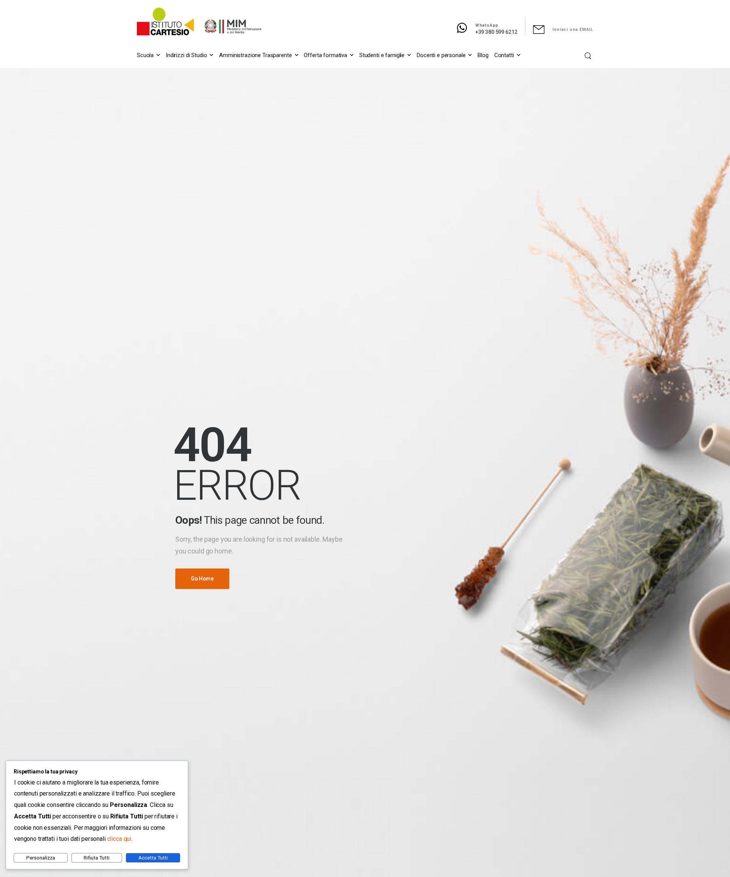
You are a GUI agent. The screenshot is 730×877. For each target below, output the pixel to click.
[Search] (588, 55)
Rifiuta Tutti (97, 858)
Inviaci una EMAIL (572, 29)
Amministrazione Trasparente (255, 55)
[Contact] (465, 28)
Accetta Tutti (153, 858)
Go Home (202, 579)
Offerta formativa (325, 55)
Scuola (145, 55)
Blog (483, 55)
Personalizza (40, 858)
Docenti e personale (441, 55)
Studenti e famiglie (382, 55)
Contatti (504, 55)
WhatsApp (486, 25)
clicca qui (119, 838)
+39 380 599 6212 (496, 32)
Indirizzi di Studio (186, 55)
